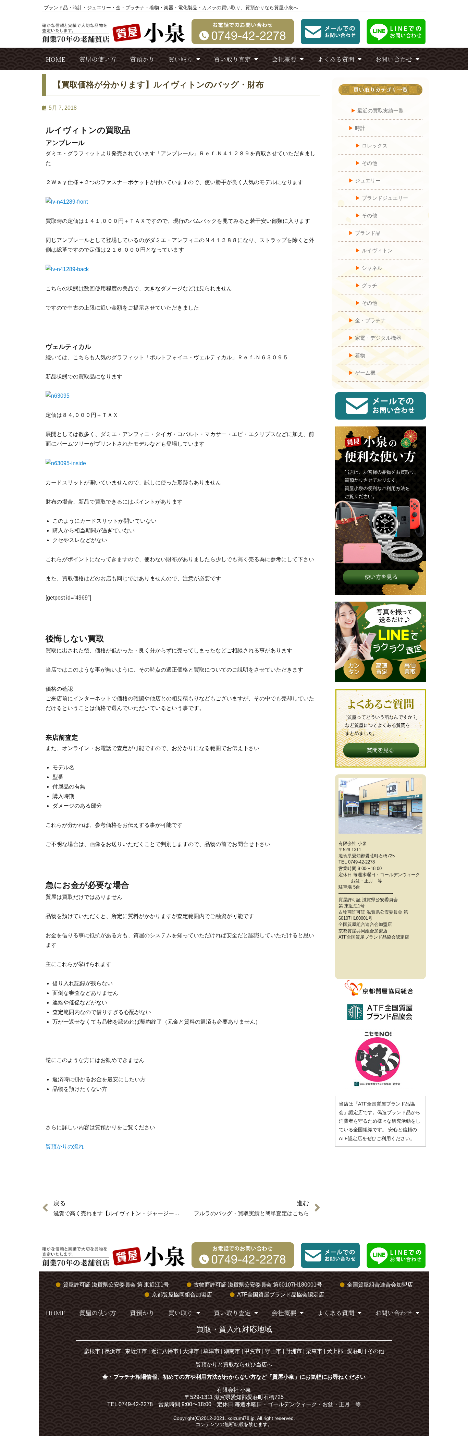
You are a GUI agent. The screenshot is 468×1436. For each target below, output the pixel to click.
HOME (55, 59)
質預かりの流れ (65, 1146)
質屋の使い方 (97, 59)
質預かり (142, 59)
